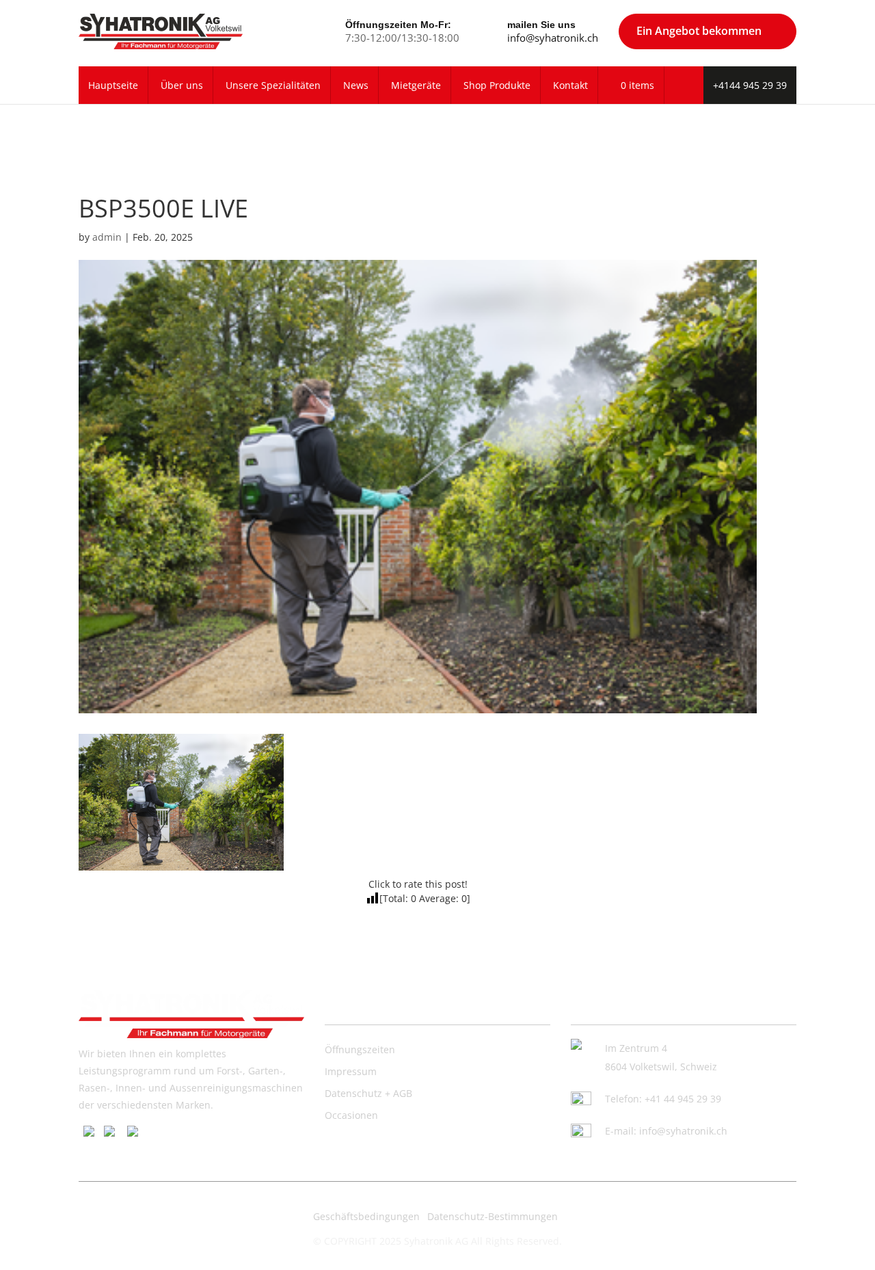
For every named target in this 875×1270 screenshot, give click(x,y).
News (355, 85)
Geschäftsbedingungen (366, 1216)
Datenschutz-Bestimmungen (492, 1216)
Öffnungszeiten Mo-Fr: (398, 24)
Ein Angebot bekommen (699, 30)
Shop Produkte (496, 85)
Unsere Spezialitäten (273, 85)
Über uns (182, 85)
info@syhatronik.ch (552, 37)
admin (107, 236)
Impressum (351, 1071)
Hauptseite (113, 85)
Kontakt (570, 85)
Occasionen (351, 1115)
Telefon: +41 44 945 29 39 (663, 1098)
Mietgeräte (416, 85)
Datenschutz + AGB (368, 1093)
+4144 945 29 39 (750, 85)
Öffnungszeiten (360, 1049)
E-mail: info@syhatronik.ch (666, 1130)
